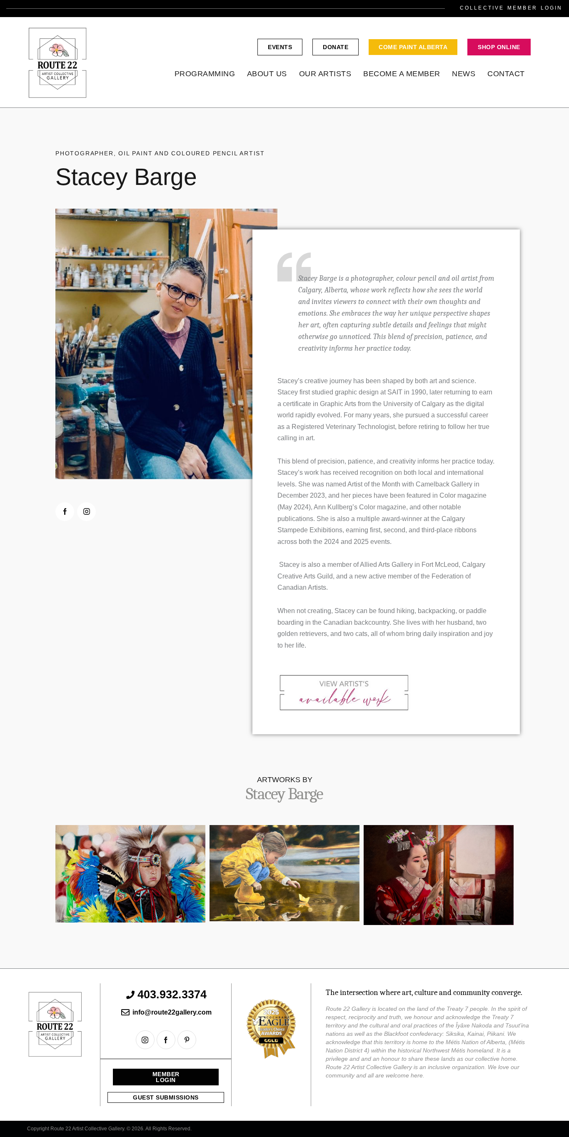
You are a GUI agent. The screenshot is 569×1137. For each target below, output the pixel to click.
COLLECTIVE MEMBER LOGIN (511, 8)
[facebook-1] (64, 511)
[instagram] (86, 511)
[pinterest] (186, 1039)
